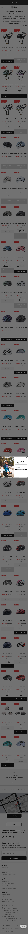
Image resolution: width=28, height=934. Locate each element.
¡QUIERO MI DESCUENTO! (21, 469)
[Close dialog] (27, 457)
